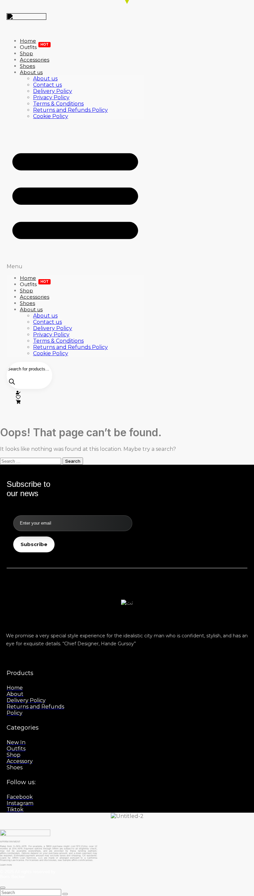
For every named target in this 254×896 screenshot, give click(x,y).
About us (31, 72)
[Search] (12, 382)
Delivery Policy (52, 91)
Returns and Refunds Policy (70, 110)
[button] (75, 197)
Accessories (34, 297)
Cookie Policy (50, 116)
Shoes (27, 303)
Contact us (47, 85)
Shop (26, 290)
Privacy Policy (51, 97)
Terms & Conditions (58, 104)
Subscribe (34, 544)
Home (28, 278)
